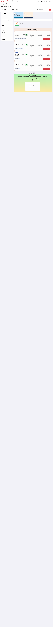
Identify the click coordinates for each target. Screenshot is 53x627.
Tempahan (38, 1)
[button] (13, 9)
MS (42, 1)
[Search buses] (50, 10)
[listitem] (18, 38)
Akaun (50, 1)
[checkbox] (7, 18)
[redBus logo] (2, 1)
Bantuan (46, 1)
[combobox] (7, 9)
